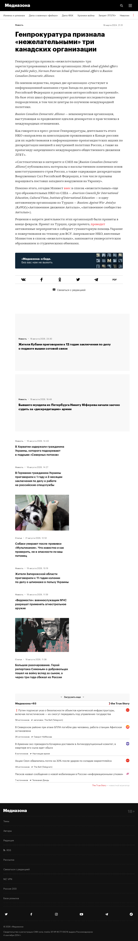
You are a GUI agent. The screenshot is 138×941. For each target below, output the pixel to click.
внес (67, 188)
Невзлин (124, 15)
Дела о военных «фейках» (43, 15)
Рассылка (8, 859)
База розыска (11, 898)
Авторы (7, 830)
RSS (8, 850)
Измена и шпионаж (14, 15)
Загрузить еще (72, 696)
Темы (6, 821)
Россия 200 (10, 888)
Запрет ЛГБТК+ (107, 15)
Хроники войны (86, 15)
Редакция (8, 840)
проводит (98, 224)
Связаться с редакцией (71, 290)
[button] (130, 5)
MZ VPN (7, 879)
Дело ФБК (67, 15)
